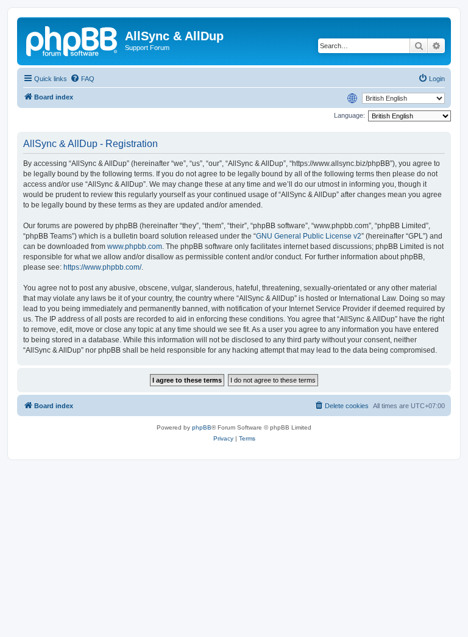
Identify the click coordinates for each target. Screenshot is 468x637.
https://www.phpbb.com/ (102, 267)
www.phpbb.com (134, 246)
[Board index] (72, 39)
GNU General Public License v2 (308, 236)
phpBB (201, 427)
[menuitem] (82, 78)
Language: (349, 115)
